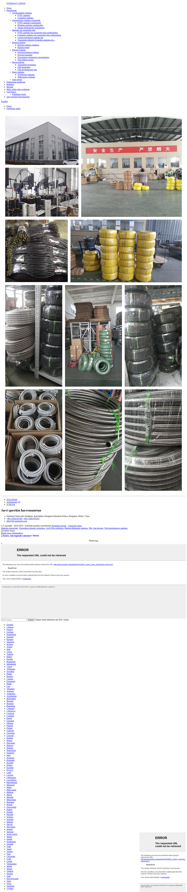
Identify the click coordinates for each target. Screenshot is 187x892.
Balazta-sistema (18, 42)
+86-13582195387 (15, 518)
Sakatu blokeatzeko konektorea (31, 28)
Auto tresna (17, 79)
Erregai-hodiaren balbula (28, 52)
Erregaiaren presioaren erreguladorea (33, 57)
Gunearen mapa (75, 526)
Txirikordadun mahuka (22, 13)
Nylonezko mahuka (26, 74)
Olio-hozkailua (24, 67)
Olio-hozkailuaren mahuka (115, 528)
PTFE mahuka (24, 15)
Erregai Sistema (19, 50)
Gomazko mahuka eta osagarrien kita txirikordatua (39, 35)
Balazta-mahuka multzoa (28, 45)
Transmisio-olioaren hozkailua (32, 528)
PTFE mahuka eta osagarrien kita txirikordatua (38, 33)
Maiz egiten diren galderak (18, 89)
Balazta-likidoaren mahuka (76, 528)
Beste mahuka (18, 72)
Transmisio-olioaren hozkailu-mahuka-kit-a (36, 40)
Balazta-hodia (23, 47)
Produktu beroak (59, 526)
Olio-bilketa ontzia (26, 60)
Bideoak (10, 84)
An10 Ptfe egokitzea (55, 528)
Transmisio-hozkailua (27, 65)
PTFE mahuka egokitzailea (29, 23)
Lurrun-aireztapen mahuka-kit (30, 37)
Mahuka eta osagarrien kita (23, 30)
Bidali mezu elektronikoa (12, 533)
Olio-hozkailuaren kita (27, 69)
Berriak (10, 87)
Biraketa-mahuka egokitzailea (30, 25)
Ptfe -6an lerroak (96, 528)
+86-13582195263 (31, 518)
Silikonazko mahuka (26, 77)
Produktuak (12, 10)
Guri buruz (11, 92)
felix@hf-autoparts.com (17, 521)
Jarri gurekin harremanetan (18, 97)
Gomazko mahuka (25, 18)
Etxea (9, 8)
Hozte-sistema (18, 62)
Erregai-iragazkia (25, 55)
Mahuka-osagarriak (9, 528)
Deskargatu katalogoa (16, 82)
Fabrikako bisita (19, 94)
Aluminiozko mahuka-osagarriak (26, 20)
